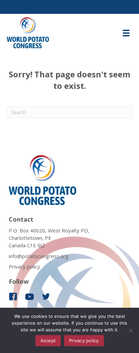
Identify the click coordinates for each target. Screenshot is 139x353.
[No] (130, 330)
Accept (48, 340)
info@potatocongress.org (38, 256)
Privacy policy (24, 266)
